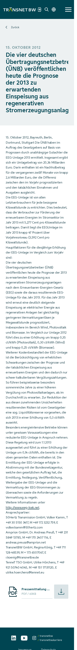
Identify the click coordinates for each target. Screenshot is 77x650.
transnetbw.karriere (51, 640)
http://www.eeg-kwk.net (22, 507)
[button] (68, 9)
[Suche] (46, 9)
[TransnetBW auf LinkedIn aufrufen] (13, 638)
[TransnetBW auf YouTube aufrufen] (24, 638)
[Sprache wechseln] (53, 9)
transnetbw (46, 636)
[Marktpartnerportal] (39, 9)
